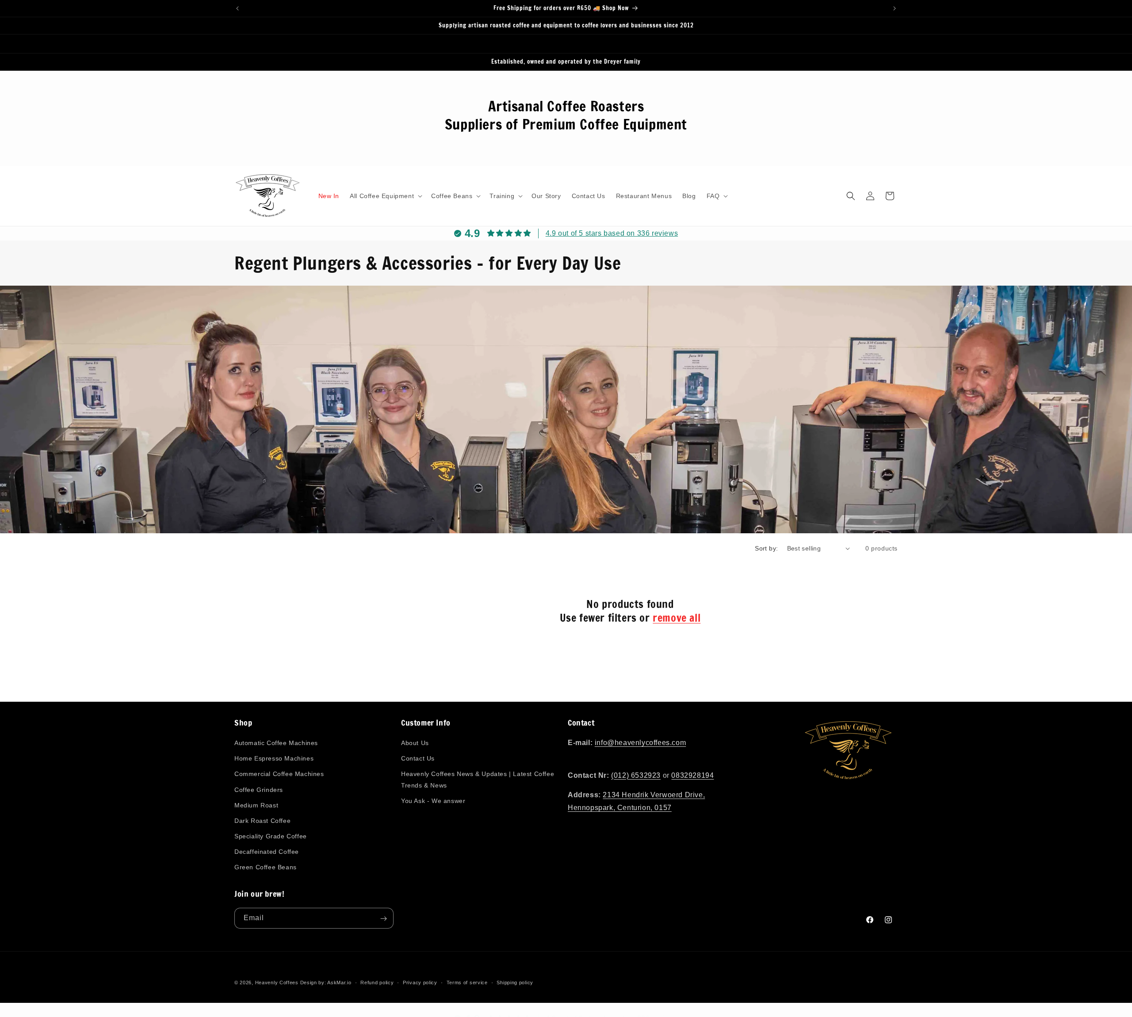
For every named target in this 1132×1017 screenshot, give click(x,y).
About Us (415, 743)
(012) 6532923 (636, 775)
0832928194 (692, 775)
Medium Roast (256, 805)
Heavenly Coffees (276, 982)
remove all (676, 618)
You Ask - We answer (433, 800)
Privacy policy (420, 982)
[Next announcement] (894, 8)
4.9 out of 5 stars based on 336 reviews (612, 233)
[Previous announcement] (237, 8)
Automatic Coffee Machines (276, 743)
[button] (385, 196)
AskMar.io (339, 982)
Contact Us (418, 758)
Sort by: (766, 548)
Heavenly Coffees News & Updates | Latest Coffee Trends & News (477, 780)
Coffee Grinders (258, 789)
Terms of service (467, 982)
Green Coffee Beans (265, 867)
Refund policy (377, 982)
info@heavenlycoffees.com (640, 743)
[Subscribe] (383, 918)
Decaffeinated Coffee (266, 852)
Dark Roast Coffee (262, 820)
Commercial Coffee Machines (279, 774)
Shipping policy (515, 982)
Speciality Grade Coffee (270, 836)
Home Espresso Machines (274, 758)
